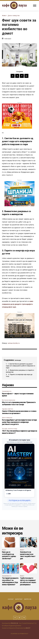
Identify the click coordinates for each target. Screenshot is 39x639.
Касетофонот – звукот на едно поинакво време (18, 394)
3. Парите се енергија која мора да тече (19, 375)
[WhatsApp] (26, 76)
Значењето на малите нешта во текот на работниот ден (27, 555)
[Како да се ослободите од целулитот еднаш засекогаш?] (10, 542)
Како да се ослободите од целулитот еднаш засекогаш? (9, 555)
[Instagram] (19, 617)
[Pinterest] (22, 76)
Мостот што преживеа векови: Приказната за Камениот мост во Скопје (19, 403)
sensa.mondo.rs (14, 343)
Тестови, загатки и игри (9, 428)
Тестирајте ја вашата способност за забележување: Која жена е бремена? (10, 581)
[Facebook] (13, 76)
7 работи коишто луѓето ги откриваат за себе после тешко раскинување (28, 581)
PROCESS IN (14, 623)
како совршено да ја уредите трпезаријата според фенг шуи (17, 304)
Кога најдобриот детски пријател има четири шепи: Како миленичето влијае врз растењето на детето (19, 422)
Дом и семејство (14, 15)
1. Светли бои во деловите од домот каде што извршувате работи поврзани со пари (20, 366)
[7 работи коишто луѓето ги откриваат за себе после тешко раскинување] (28, 568)
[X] (17, 76)
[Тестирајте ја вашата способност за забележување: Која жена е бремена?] (10, 568)
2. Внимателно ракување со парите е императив (20, 371)
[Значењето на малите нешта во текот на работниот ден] (28, 542)
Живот (4, 15)
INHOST (28, 628)
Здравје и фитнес (7, 409)
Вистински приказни (8, 400)
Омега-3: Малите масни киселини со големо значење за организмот (19, 412)
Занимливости (6, 391)
